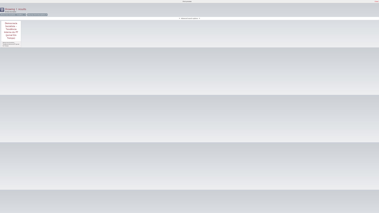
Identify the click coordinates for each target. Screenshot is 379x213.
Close (376, 1)
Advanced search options (189, 18)
